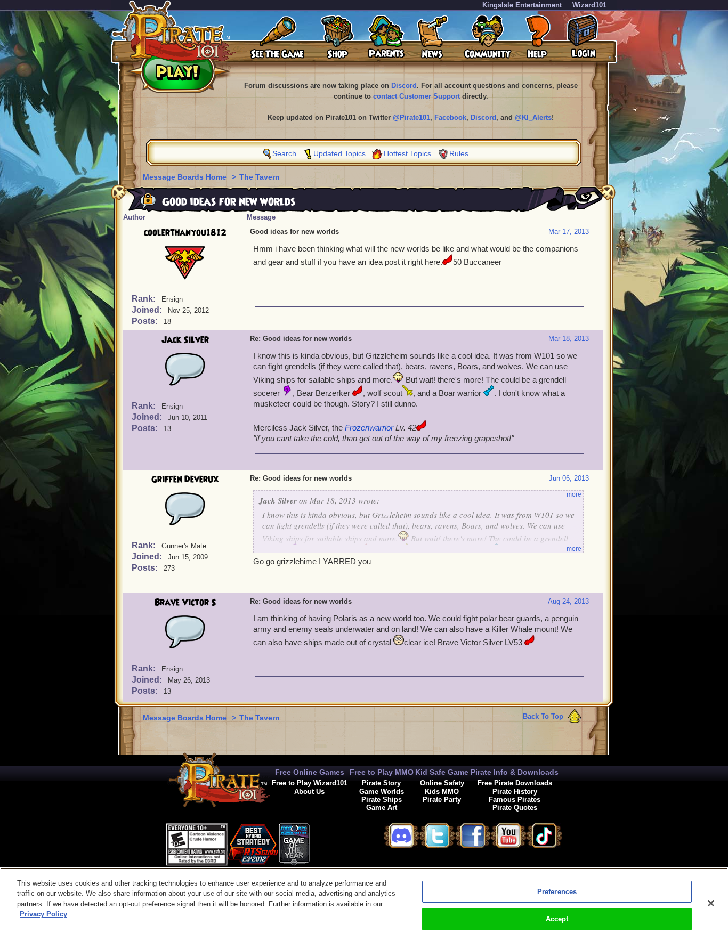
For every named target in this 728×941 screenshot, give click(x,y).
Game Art (381, 808)
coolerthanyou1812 (185, 232)
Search (284, 153)
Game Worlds (381, 792)
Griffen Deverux (185, 479)
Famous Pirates (514, 800)
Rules (458, 153)
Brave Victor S (185, 602)
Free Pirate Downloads (515, 783)
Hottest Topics (407, 153)
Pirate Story (381, 783)
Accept (557, 919)
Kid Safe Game (441, 772)
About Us (309, 792)
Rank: (145, 298)
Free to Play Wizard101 (309, 783)
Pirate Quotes (514, 808)
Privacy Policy (43, 914)
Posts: (146, 321)
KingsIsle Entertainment (522, 5)
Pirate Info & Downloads (515, 772)
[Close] (711, 903)
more (574, 494)
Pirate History (514, 792)
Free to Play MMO (382, 772)
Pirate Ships (381, 800)
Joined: (148, 309)
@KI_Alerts (533, 117)
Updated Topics (339, 153)
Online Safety (442, 783)
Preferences (557, 892)
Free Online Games (309, 772)
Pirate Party (442, 800)
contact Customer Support (416, 96)
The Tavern (259, 177)
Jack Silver (185, 340)
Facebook (450, 117)
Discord (404, 86)
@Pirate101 (411, 117)
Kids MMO (442, 792)
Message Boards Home (186, 177)
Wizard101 (589, 5)
